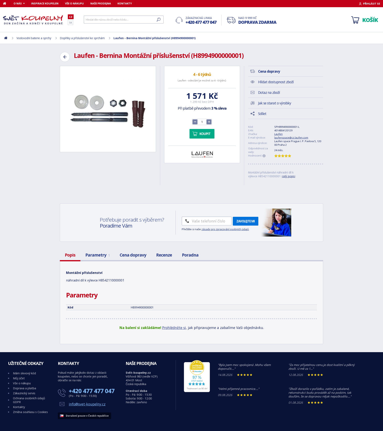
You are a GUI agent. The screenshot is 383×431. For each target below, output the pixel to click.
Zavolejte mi (245, 221)
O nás (18, 3)
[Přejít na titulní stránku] (33, 20)
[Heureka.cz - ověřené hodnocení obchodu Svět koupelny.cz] (197, 391)
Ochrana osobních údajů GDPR (29, 400)
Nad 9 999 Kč (257, 20)
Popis (70, 255)
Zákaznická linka (201, 20)
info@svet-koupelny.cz (87, 404)
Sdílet (262, 113)
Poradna (190, 255)
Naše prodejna (100, 3)
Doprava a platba (24, 388)
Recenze (164, 255)
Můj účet (19, 378)
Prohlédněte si (174, 327)
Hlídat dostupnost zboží (276, 81)
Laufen (278, 134)
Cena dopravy (133, 255)
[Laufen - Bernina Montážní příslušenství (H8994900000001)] (108, 109)
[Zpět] (65, 57)
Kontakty (124, 3)
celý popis (288, 176)
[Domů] (6, 3)
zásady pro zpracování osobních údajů (225, 229)
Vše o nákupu (74, 3)
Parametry (97, 255)
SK (70, 22)
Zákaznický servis (24, 393)
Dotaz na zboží (269, 92)
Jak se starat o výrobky (274, 103)
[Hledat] (159, 20)
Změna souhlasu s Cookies (30, 412)
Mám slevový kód (24, 373)
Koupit (204, 134)
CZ (70, 17)
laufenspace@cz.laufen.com (291, 137)
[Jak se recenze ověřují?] (264, 156)
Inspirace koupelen (44, 3)
